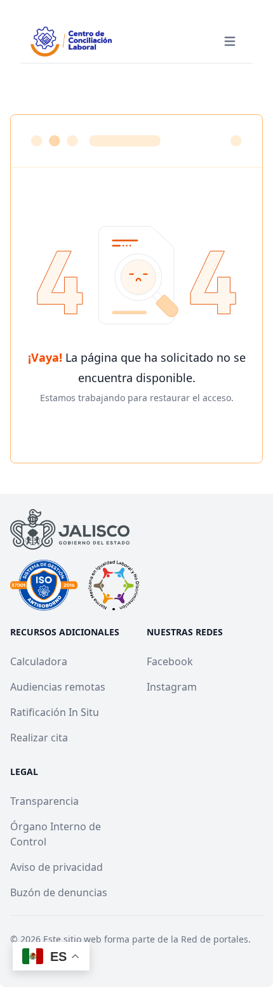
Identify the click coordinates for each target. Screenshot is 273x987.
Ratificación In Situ (54, 712)
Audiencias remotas (57, 687)
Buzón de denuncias (58, 892)
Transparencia (44, 801)
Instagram (172, 687)
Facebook (170, 661)
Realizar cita (39, 738)
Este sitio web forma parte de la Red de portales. (147, 939)
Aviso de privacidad (56, 867)
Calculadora (38, 661)
